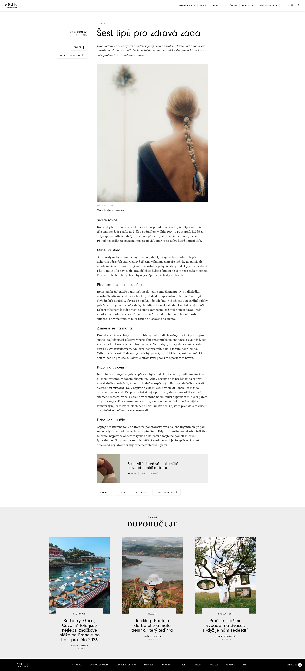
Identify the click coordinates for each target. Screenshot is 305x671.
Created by (292, 665)
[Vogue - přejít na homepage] (10, 5)
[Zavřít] (301, 667)
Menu (286, 5)
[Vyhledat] (298, 5)
